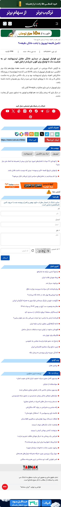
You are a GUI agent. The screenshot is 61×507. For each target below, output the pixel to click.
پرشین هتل (53, 365)
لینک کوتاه (54, 140)
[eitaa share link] (31, 134)
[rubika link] (54, 111)
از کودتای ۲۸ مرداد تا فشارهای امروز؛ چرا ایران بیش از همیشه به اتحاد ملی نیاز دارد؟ (31, 163)
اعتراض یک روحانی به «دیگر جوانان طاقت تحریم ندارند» (37, 436)
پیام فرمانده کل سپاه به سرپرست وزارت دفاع (42, 289)
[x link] (13, 111)
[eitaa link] (19, 111)
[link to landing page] (31, 24)
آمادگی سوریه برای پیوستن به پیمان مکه (43, 352)
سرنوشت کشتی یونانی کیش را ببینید (44, 430)
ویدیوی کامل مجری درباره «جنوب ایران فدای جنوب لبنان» (36, 378)
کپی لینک (32, 140)
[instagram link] (25, 111)
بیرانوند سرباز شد (52, 283)
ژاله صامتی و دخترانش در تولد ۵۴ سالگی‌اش (41, 407)
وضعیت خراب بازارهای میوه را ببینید (44, 425)
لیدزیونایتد (28, 154)
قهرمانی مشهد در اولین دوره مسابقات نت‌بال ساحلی (39, 329)
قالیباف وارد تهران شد (50, 335)
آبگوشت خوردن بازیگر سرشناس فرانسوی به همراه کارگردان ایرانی (35, 300)
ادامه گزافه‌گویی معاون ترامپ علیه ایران (44, 324)
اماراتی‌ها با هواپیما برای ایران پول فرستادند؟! (41, 442)
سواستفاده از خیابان (50, 384)
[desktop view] (10, 23)
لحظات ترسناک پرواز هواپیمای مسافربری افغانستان (39, 419)
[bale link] (36, 111)
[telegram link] (42, 111)
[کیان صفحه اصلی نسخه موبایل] (30, 503)
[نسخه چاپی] (57, 134)
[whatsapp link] (48, 111)
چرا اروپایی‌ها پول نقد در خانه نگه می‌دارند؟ (42, 295)
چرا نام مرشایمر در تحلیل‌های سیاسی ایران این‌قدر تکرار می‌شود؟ (34, 176)
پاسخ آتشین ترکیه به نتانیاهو (47, 272)
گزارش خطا (56, 192)
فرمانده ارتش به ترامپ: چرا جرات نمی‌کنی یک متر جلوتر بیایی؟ (35, 318)
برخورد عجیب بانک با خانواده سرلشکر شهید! (41, 448)
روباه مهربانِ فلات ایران (50, 277)
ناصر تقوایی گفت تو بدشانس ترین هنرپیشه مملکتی (38, 459)
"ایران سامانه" (25, 487)
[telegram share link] (47, 134)
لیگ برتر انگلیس (42, 154)
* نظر (58, 230)
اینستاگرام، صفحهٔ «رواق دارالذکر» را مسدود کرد (41, 312)
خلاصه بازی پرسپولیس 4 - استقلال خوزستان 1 (41, 413)
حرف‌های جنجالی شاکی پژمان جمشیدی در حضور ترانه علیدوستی (34, 396)
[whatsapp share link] (36, 134)
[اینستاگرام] (26, 133)
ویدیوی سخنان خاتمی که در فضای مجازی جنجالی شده (38, 390)
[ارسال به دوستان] (52, 134)
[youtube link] (7, 111)
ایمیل (58, 219)
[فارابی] (30, 33)
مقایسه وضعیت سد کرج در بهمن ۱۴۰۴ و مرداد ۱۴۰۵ (39, 306)
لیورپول (55, 154)
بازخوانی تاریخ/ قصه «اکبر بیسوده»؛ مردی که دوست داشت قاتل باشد (32, 170)
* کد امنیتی (56, 249)
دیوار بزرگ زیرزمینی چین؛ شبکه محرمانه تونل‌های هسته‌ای (36, 453)
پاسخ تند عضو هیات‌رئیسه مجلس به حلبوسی (42, 341)
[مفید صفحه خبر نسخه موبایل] (30, 13)
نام (59, 208)
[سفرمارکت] (30, 185)
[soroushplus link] (30, 111)
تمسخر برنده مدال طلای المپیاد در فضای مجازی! (40, 401)
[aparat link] (30, 117)
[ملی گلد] (30, 4)
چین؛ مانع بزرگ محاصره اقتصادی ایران (44, 347)
